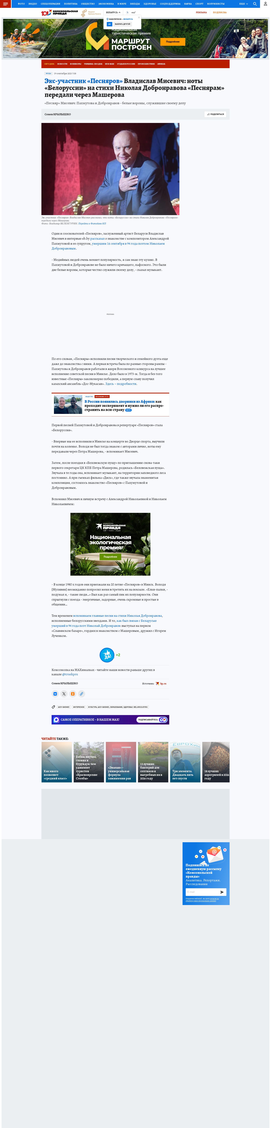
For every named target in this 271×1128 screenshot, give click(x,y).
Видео (33, 3)
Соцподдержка (170, 3)
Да (109, 24)
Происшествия (146, 63)
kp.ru (163, 683)
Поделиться (217, 114)
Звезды (135, 3)
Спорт (199, 3)
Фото (21, 3)
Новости (62, 63)
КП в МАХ (109, 63)
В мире (121, 3)
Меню (5, 4)
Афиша (161, 63)
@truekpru (70, 674)
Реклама (201, 12)
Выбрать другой (122, 24)
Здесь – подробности (120, 383)
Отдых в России (126, 63)
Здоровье (150, 3)
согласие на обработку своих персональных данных (202, 899)
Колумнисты (216, 3)
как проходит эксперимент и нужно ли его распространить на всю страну (124, 406)
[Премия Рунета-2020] (89, 12)
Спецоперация (50, 3)
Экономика (106, 3)
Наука (188, 3)
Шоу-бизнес (63, 707)
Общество (88, 3)
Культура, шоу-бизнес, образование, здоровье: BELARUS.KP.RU (118, 707)
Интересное (78, 707)
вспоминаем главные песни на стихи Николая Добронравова (117, 615)
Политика (70, 3)
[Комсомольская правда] (59, 12)
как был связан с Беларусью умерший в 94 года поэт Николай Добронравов (104, 623)
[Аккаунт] (265, 4)
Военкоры (75, 63)
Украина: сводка (93, 63)
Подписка (219, 12)
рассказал (97, 238)
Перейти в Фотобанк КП (92, 223)
